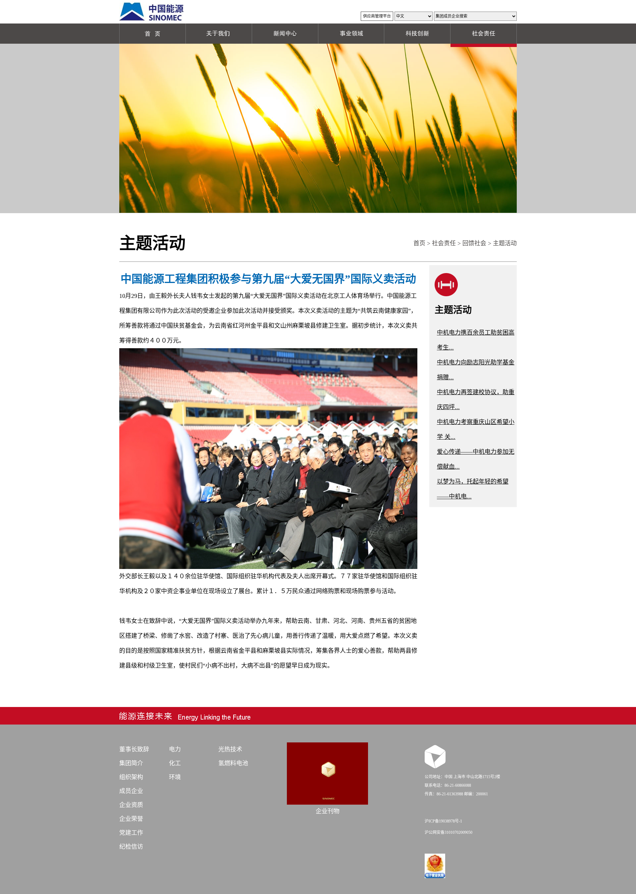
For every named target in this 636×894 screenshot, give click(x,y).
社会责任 (444, 243)
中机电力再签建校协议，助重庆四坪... (475, 399)
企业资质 (131, 805)
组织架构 (131, 777)
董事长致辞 (134, 749)
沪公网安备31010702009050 (448, 832)
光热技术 (230, 749)
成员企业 (131, 791)
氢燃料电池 (233, 763)
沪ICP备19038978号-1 (443, 821)
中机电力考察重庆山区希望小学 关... (475, 429)
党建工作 (131, 832)
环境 (175, 777)
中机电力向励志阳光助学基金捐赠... (475, 370)
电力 (175, 749)
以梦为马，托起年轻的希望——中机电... (472, 489)
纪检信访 (131, 846)
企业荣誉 (131, 819)
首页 (419, 243)
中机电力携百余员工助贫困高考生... (475, 340)
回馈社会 (474, 243)
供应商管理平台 (377, 16)
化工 (175, 763)
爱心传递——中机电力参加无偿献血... (475, 459)
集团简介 (131, 763)
